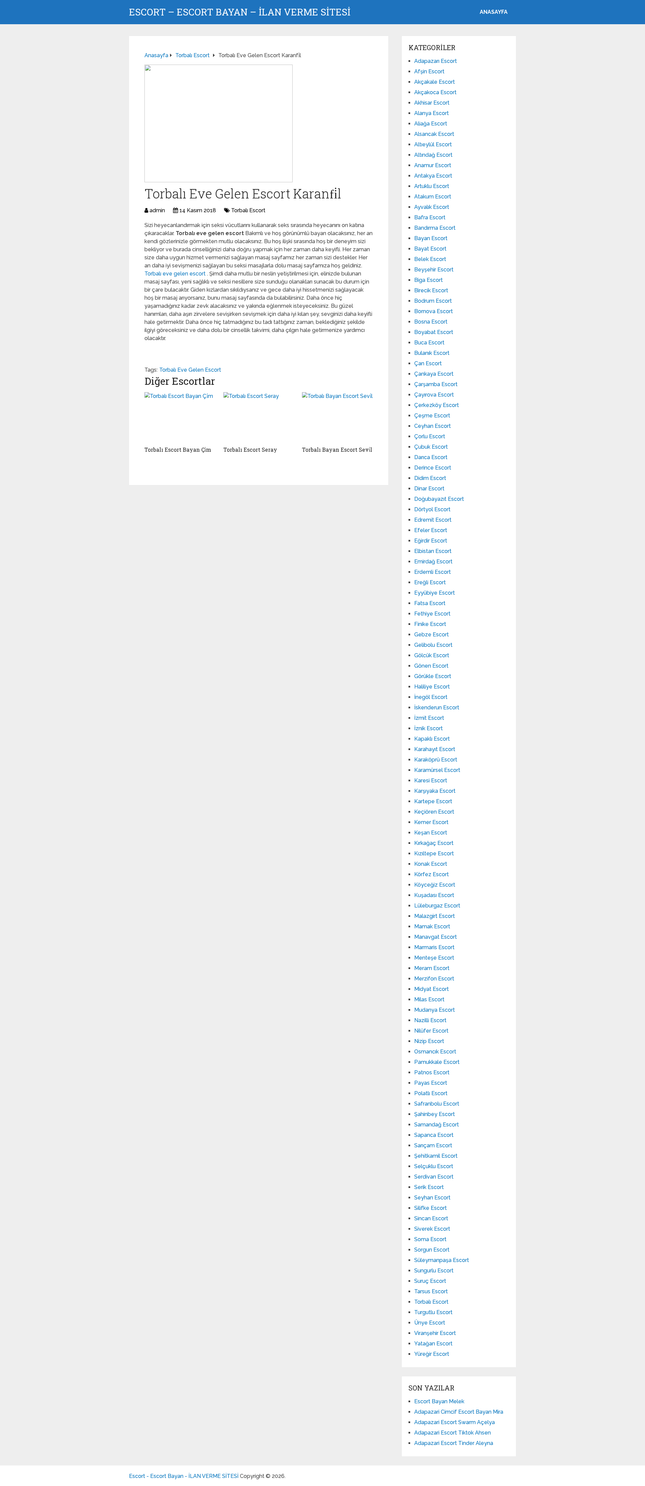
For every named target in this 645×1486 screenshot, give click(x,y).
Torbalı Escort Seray (250, 449)
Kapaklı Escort (432, 739)
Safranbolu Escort (436, 1104)
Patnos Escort (431, 1072)
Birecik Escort (431, 290)
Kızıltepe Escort (434, 853)
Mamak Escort (432, 926)
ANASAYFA (494, 12)
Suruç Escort (430, 1281)
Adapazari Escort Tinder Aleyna (453, 1443)
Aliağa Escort (430, 123)
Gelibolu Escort (433, 645)
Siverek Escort (432, 1229)
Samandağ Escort (436, 1124)
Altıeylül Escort (433, 144)
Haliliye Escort (432, 686)
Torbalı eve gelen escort (175, 273)
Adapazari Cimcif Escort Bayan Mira (458, 1412)
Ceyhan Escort (432, 426)
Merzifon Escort (434, 978)
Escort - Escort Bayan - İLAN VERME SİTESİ (184, 1476)
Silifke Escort (430, 1208)
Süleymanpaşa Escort (441, 1260)
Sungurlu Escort (434, 1270)
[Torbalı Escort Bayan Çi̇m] (179, 417)
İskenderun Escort (436, 707)
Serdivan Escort (434, 1177)
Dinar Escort (429, 488)
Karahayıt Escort (434, 749)
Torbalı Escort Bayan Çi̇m (177, 449)
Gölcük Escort (431, 655)
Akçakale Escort (434, 82)
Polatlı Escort (430, 1093)
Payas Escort (430, 1083)
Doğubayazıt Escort (439, 499)
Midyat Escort (431, 989)
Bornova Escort (433, 311)
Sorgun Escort (431, 1250)
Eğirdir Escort (430, 540)
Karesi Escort (430, 780)
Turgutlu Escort (433, 1312)
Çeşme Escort (432, 415)
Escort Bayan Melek (439, 1401)
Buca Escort (429, 342)
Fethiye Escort (432, 613)
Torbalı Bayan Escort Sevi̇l (337, 449)
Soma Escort (430, 1239)
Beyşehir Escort (434, 269)
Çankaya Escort (434, 374)
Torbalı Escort (248, 210)
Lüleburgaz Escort (437, 905)
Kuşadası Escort (434, 895)
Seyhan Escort (432, 1197)
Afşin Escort (429, 71)
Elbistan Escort (433, 551)
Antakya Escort (433, 176)
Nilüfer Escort (431, 1031)
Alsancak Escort (434, 134)
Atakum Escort (432, 196)
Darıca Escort (430, 457)
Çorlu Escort (429, 436)
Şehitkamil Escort (436, 1156)
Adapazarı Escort (435, 61)
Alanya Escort (431, 113)
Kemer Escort (431, 822)
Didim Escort (430, 478)
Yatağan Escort (433, 1343)
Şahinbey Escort (434, 1114)
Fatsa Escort (429, 603)
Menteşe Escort (434, 958)
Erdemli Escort (432, 572)
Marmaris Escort (434, 947)
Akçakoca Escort (435, 92)
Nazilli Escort (430, 1020)
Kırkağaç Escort (434, 843)
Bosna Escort (430, 322)
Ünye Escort (429, 1323)
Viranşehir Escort (435, 1333)
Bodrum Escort (433, 301)
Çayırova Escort (434, 395)
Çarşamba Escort (436, 384)
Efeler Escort (430, 530)
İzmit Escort (429, 718)
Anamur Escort (432, 165)
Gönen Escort (431, 666)
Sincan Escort (431, 1218)
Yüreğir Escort (431, 1354)
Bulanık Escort (431, 353)
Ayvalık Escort (431, 207)
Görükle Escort (432, 676)
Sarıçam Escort (433, 1145)
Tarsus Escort (431, 1291)
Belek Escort (430, 259)
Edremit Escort (433, 520)
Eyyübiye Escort (434, 593)
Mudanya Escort (434, 1010)
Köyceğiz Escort (434, 885)
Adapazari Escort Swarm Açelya (454, 1422)
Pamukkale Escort (437, 1062)
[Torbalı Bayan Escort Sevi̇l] (337, 417)
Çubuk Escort (431, 447)
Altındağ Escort (433, 155)
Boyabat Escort (433, 332)
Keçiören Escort (434, 812)
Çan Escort (428, 363)
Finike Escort (430, 624)
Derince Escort (432, 468)
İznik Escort (428, 728)
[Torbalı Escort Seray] (258, 417)
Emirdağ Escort (433, 561)
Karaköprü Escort (435, 759)
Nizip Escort (429, 1041)
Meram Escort (431, 968)
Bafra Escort (429, 217)
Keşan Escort (430, 832)
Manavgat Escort (435, 937)
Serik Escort (429, 1187)
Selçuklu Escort (433, 1166)
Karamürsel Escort (437, 770)
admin (157, 210)
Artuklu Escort (431, 186)
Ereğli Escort (430, 582)
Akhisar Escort (431, 103)
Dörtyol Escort (432, 509)
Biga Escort (428, 280)
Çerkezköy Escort (436, 405)
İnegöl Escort (430, 697)
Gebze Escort (431, 634)
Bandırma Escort (435, 228)
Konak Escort (430, 864)
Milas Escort (429, 999)
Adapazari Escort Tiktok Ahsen (452, 1432)
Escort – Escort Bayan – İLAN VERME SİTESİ (239, 12)
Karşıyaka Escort (435, 791)
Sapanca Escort (434, 1135)
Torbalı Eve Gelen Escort (190, 370)
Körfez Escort (431, 874)
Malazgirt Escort (434, 916)
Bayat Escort (430, 249)
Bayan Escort (430, 238)
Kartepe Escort (433, 801)
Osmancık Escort (435, 1051)
